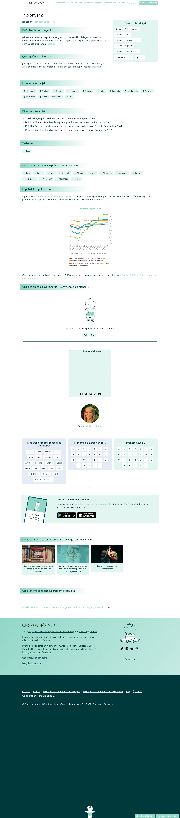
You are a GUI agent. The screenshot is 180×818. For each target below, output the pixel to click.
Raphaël (38, 463)
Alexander (107, 173)
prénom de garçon (44, 21)
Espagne (47, 649)
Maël (55, 474)
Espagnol (73, 91)
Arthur (28, 463)
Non (93, 335)
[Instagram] (137, 648)
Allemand (30, 91)
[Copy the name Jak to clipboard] (99, 394)
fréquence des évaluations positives (54, 196)
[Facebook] (127, 648)
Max (94, 173)
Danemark (36, 649)
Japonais (116, 91)
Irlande (84, 649)
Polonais (148, 91)
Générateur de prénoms (34, 657)
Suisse (143, 275)
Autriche (73, 645)
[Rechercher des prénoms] (127, 2)
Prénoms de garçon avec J (126, 51)
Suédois (57, 96)
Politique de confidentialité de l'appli (61, 691)
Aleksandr (47, 179)
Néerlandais (132, 91)
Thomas (80, 173)
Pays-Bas (93, 649)
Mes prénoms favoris (166, 816)
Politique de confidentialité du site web (103, 691)
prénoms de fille (53, 636)
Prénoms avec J (131, 29)
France (124, 275)
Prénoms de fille (73, 2)
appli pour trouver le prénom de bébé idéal (50, 631)
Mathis (48, 457)
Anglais (44, 91)
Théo (57, 457)
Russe (44, 96)
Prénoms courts (122, 34)
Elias (58, 451)
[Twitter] (122, 648)
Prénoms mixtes (111, 2)
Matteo (48, 451)
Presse (36, 691)
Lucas (78, 179)
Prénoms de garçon (92, 2)
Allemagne (52, 645)
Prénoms (60, 2)
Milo (52, 468)
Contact (26, 691)
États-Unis (47, 652)
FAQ (128, 691)
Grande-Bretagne (70, 649)
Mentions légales (48, 695)
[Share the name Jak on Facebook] (81, 394)
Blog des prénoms (31, 663)
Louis (59, 463)
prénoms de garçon (73, 636)
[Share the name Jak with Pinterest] (95, 394)
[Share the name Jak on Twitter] (85, 394)
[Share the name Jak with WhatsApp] (90, 394)
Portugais (30, 96)
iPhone (93, 631)
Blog (123, 2)
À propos (137, 691)
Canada (26, 649)
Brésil (92, 645)
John (56, 40)
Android (83, 631)
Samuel (138, 173)
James (39, 173)
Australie (63, 645)
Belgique (134, 275)
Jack (65, 37)
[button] (72, 371)
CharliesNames (30, 607)
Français (88, 91)
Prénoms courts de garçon (127, 40)
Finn (39, 457)
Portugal (26, 652)
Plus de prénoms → (43, 479)
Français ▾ (130, 659)
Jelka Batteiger (94, 425)
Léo (44, 468)
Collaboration (29, 695)
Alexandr (123, 173)
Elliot (36, 468)
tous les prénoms (41, 640)
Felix (60, 468)
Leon (27, 468)
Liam (52, 173)
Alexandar (63, 179)
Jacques (51, 43)
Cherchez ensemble (145, 816)
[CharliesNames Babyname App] (33, 3)
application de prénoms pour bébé (94, 503)
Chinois (58, 91)
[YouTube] (132, 648)
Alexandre (30, 179)
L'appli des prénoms (148, 2)
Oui (85, 335)
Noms (118, 29)
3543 (141, 57)
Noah (30, 457)
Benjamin (66, 173)
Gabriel (49, 463)
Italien (102, 91)
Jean (73, 40)
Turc (70, 96)
